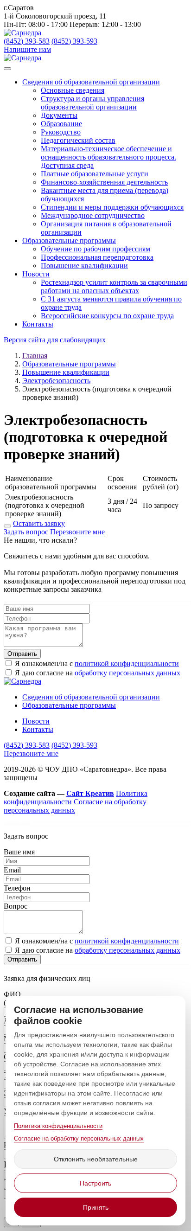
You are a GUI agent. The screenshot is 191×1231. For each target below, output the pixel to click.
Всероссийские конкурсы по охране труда (107, 316)
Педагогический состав (78, 140)
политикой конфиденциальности (127, 663)
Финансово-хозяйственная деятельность (104, 182)
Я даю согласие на (96, 673)
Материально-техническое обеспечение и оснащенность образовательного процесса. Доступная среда (108, 157)
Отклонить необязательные (96, 1159)
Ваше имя (19, 852)
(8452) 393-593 (74, 41)
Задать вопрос (26, 532)
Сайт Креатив (90, 793)
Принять (95, 1207)
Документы (59, 115)
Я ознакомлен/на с (96, 663)
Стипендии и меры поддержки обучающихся (112, 207)
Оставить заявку (39, 523)
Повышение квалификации (84, 265)
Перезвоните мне (77, 532)
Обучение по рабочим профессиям (95, 249)
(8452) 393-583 (27, 41)
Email (12, 870)
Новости (36, 274)
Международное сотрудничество (93, 215)
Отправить (22, 653)
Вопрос (15, 906)
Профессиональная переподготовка (97, 257)
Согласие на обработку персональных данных (79, 1138)
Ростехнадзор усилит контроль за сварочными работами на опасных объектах (114, 286)
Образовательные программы (69, 240)
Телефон (17, 888)
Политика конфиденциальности (58, 1125)
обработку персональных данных (127, 673)
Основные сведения (72, 90)
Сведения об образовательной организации (91, 82)
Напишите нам (27, 49)
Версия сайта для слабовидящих (55, 340)
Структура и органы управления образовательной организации (92, 103)
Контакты (37, 324)
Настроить (95, 1183)
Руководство (61, 132)
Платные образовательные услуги (94, 174)
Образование (61, 124)
